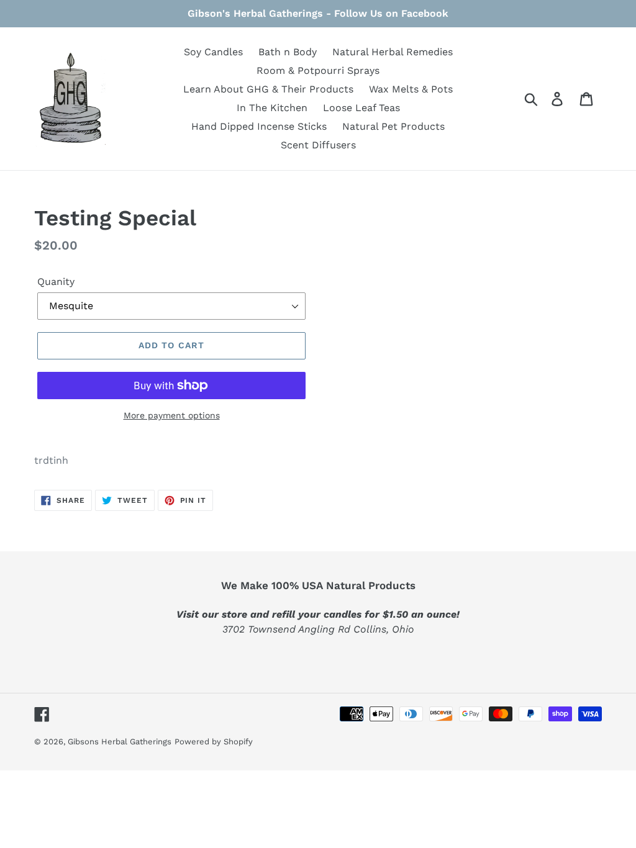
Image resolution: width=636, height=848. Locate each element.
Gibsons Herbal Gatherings (119, 741)
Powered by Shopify (214, 741)
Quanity (56, 281)
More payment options (172, 415)
